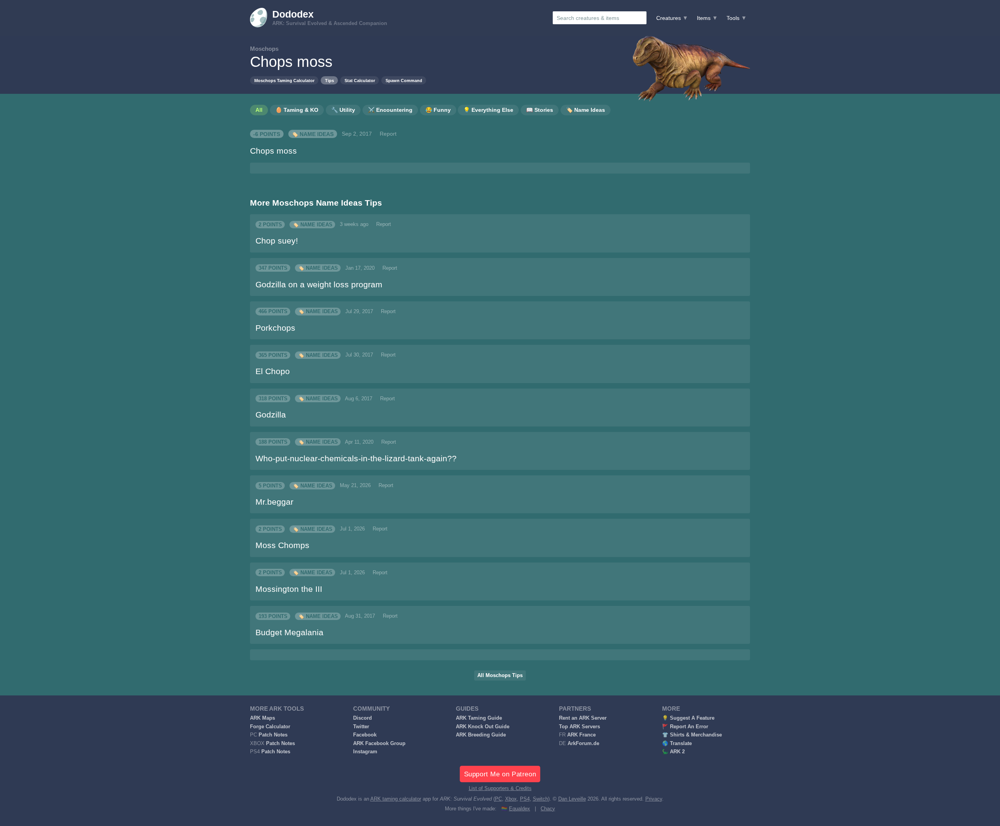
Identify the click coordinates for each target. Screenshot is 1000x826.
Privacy (653, 799)
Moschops (264, 48)
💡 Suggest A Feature (688, 718)
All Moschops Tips (500, 675)
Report (388, 134)
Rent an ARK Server (583, 718)
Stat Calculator (360, 80)
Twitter (361, 726)
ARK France (581, 735)
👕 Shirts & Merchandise (692, 735)
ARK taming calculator (395, 799)
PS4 (525, 799)
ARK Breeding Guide (481, 735)
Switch (540, 799)
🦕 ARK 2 (673, 751)
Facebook (365, 735)
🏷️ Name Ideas (312, 134)
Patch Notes (273, 735)
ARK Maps (262, 718)
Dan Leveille (572, 799)
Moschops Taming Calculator (284, 80)
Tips (329, 80)
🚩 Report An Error (685, 726)
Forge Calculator (270, 726)
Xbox (511, 799)
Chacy (548, 809)
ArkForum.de (583, 743)
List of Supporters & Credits (500, 788)
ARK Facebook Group (379, 743)
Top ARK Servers (579, 726)
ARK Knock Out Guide (482, 726)
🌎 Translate (677, 743)
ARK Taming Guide (479, 718)
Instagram (365, 751)
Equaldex (519, 809)
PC (498, 799)
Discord (362, 718)
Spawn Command (404, 80)
